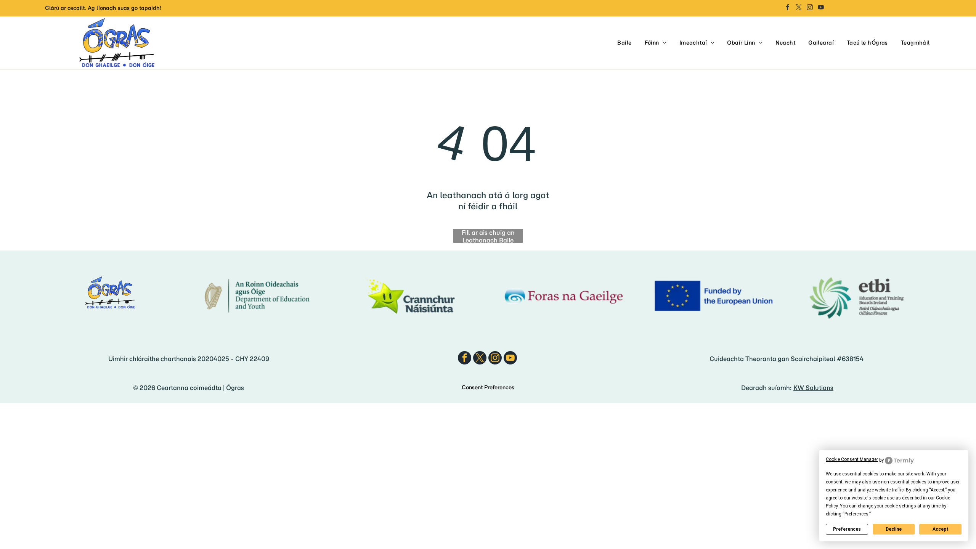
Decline (894, 529)
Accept (941, 529)
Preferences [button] (856, 514)
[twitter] (798, 8)
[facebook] (787, 8)
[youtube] (820, 8)
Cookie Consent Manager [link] (852, 459)
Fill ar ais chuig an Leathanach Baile (488, 236)
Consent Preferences (488, 387)
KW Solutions (813, 388)
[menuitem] (624, 43)
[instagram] (809, 8)
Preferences (847, 529)
